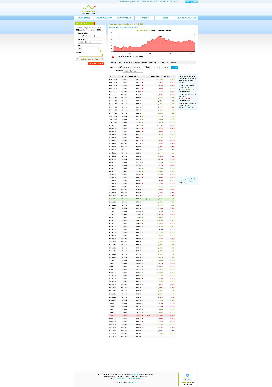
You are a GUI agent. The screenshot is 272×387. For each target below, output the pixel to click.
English (195, 1)
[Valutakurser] (89, 9)
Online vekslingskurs (161, 1)
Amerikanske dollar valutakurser (142, 1)
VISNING (174, 67)
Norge (189, 379)
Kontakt (119, 378)
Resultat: (79, 52)
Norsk (188, 1)
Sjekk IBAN (173, 1)
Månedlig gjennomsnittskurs (144, 18)
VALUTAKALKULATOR (96, 63)
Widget (165, 18)
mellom (146, 67)
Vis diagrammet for (116, 67)
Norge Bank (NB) (134, 374)
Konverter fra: (83, 33)
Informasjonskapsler (134, 378)
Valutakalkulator (104, 18)
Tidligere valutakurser (186, 18)
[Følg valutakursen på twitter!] (187, 375)
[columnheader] (135, 76)
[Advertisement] (151, 9)
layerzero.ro (133, 382)
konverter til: (82, 39)
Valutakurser (84, 18)
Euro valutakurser (124, 1)
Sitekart (124, 378)
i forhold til (119, 71)
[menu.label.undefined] (194, 34)
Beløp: (80, 45)
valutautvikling (124, 18)
